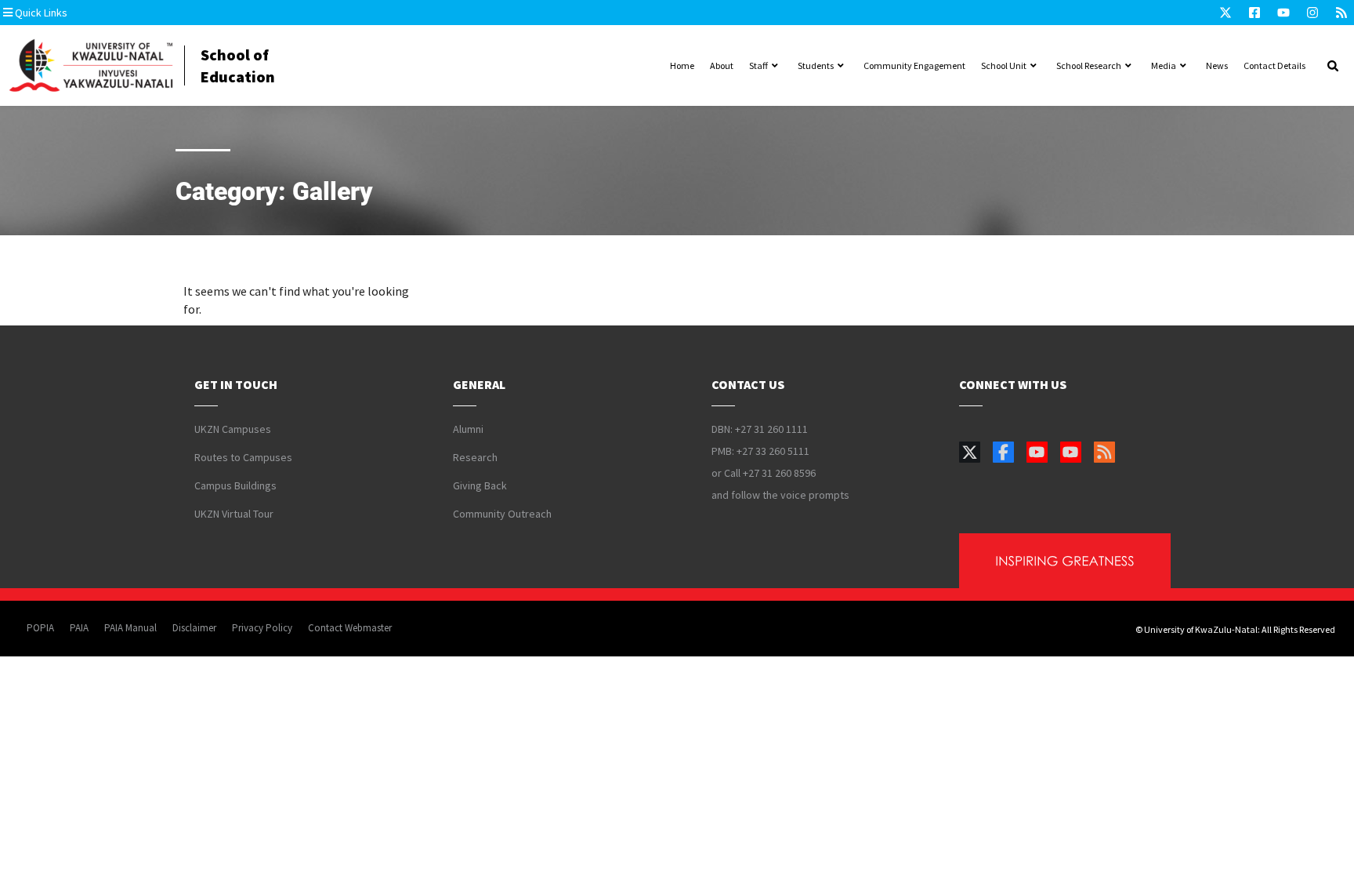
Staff (758, 65)
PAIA (79, 627)
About (721, 65)
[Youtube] (1283, 12)
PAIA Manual (130, 627)
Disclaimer (194, 627)
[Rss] (1341, 12)
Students (816, 65)
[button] (98, 12)
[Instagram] (1312, 12)
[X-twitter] (1225, 12)
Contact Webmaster (350, 627)
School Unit (1003, 65)
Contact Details (1274, 65)
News (1217, 65)
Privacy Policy (262, 627)
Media (1163, 65)
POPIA (40, 627)
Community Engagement (914, 65)
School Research (1088, 65)
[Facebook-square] (1254, 12)
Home (682, 65)
